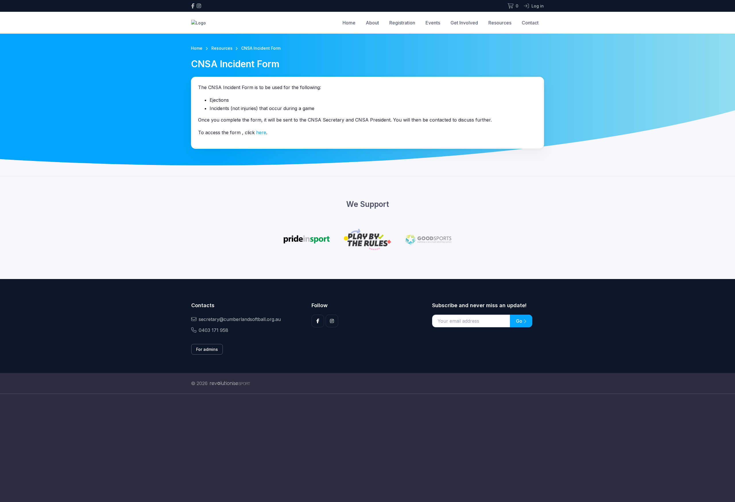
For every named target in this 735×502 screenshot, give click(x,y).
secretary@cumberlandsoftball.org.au (240, 319)
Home (349, 23)
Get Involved (464, 23)
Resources (499, 23)
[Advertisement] (363, 448)
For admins (207, 349)
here (261, 132)
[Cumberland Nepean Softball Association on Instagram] (199, 6)
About (372, 23)
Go (519, 321)
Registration (402, 23)
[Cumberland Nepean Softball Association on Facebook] (192, 6)
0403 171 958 (213, 330)
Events (432, 23)
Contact (530, 23)
